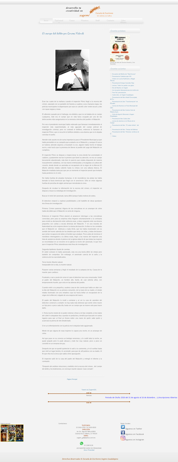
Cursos (71, 21)
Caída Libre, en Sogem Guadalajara (122, 95)
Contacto (110, 21)
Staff (98, 21)
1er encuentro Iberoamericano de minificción (125, 90)
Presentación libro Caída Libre (121, 118)
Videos (114, 136)
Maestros (84, 21)
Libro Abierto (123, 22)
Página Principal (72, 379)
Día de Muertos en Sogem (120, 88)
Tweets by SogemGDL (89, 390)
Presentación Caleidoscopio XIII (121, 76)
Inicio (46, 21)
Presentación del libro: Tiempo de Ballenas (125, 129)
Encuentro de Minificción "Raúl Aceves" (124, 74)
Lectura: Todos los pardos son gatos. (123, 85)
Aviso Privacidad (89, 450)
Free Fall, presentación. (119, 92)
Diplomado (59, 22)
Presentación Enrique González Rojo (123, 83)
